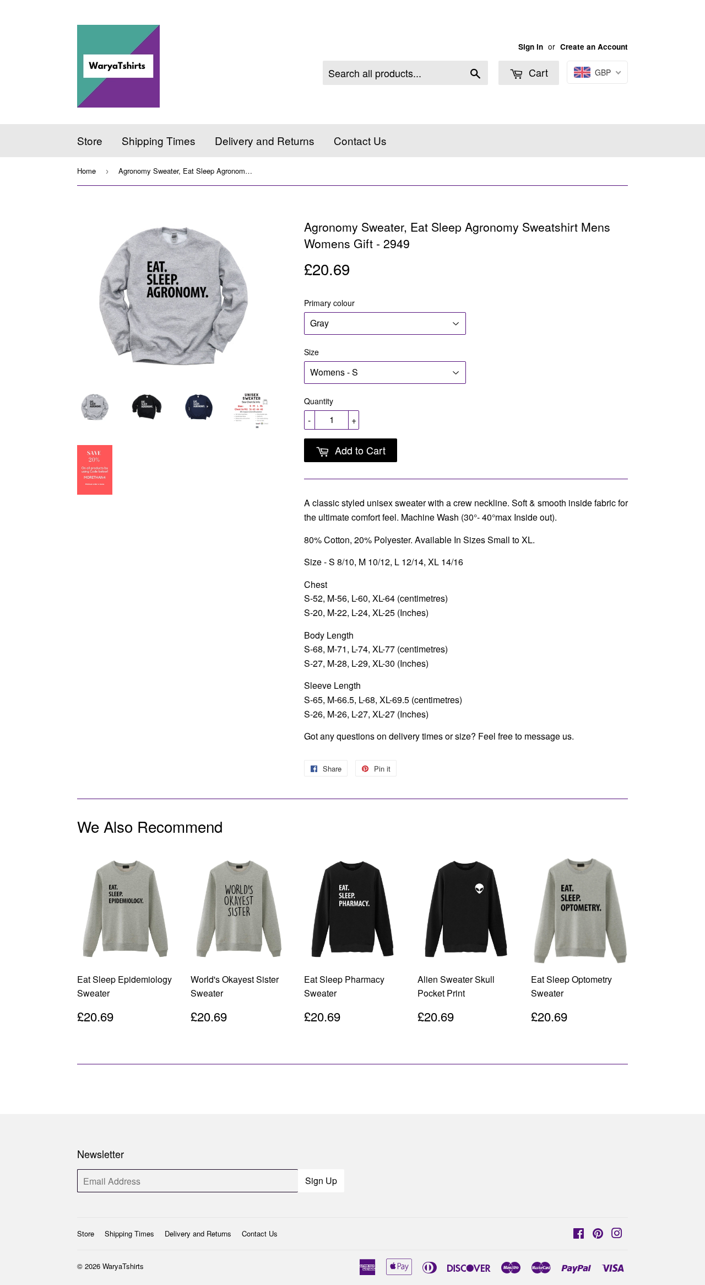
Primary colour (329, 302)
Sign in (530, 46)
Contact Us (360, 140)
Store (89, 140)
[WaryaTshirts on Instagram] (616, 1234)
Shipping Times (159, 140)
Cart (537, 72)
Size (311, 351)
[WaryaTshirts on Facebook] (578, 1234)
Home (86, 170)
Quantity (318, 400)
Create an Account (594, 46)
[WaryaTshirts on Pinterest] (598, 1234)
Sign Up (321, 1180)
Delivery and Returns (264, 140)
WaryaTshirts (123, 1266)
